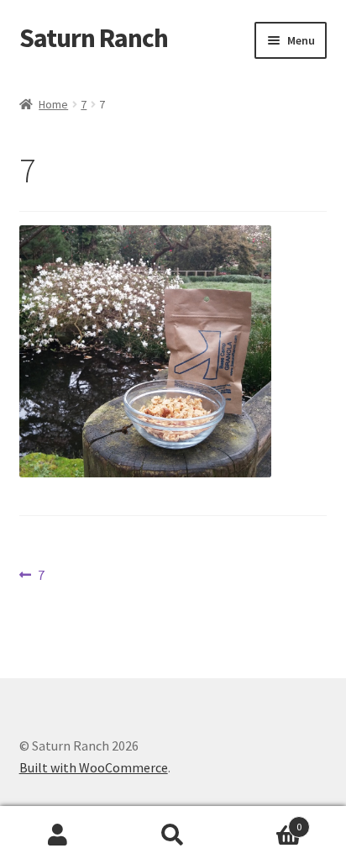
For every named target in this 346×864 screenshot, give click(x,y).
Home (53, 104)
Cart (266, 821)
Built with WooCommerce (93, 767)
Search (172, 835)
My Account (57, 835)
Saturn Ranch (93, 38)
